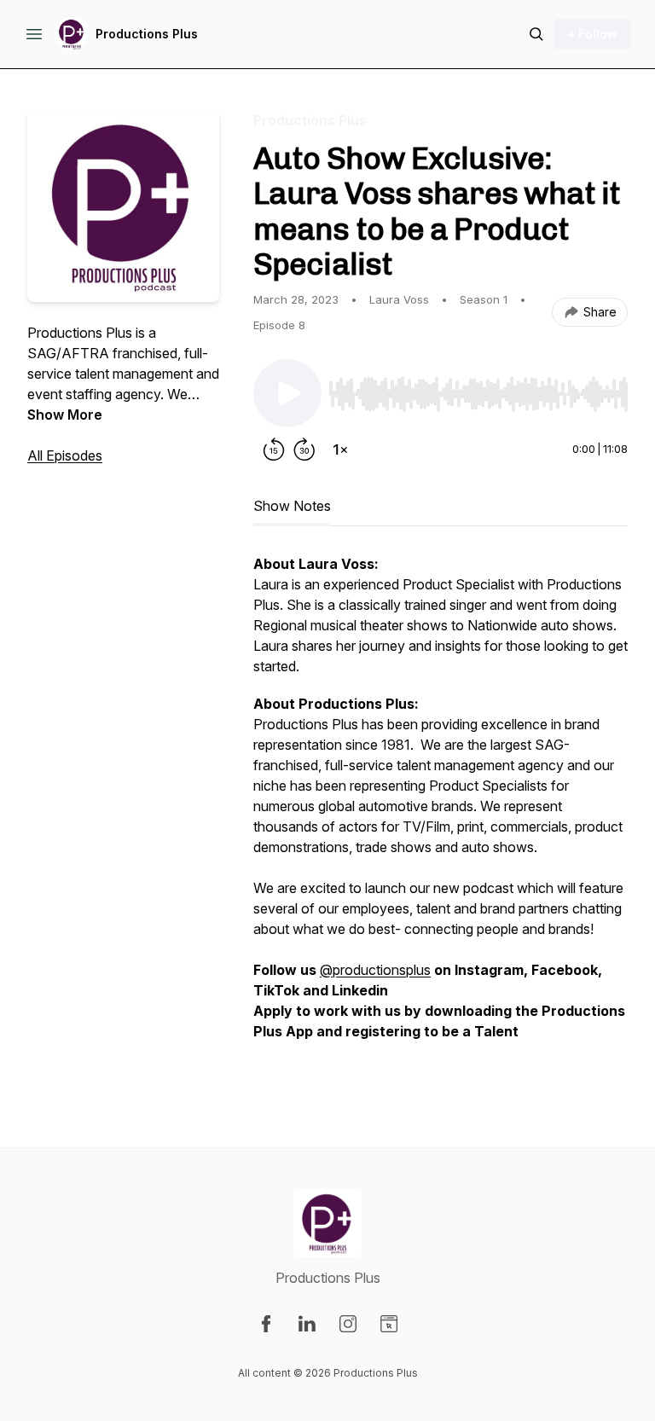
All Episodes (64, 455)
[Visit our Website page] (388, 1323)
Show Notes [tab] (292, 505)
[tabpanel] (440, 816)
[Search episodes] (536, 34)
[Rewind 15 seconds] (274, 449)
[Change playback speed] (340, 449)
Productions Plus (147, 33)
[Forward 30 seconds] (304, 449)
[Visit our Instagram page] (347, 1323)
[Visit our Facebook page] (266, 1323)
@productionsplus (375, 969)
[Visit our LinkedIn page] (307, 1323)
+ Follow (592, 33)
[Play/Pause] (287, 393)
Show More (64, 414)
